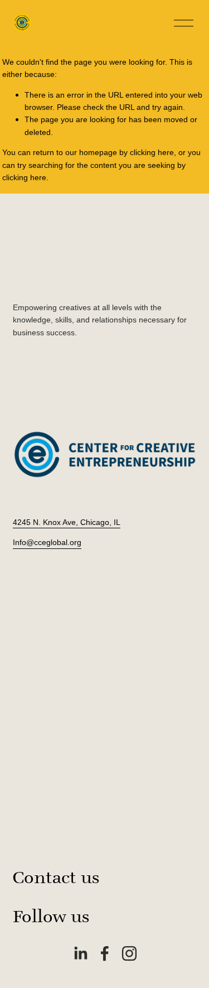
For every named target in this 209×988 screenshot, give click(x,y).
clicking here (152, 152)
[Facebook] (105, 953)
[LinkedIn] (80, 953)
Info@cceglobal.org (47, 542)
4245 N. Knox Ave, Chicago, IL (66, 522)
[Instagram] (129, 953)
